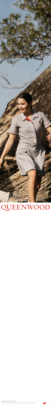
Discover (29, 1)
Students (38, 1)
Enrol (32, 1)
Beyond (41, 1)
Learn (35, 1)
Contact (45, 1)
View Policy (48, 403)
